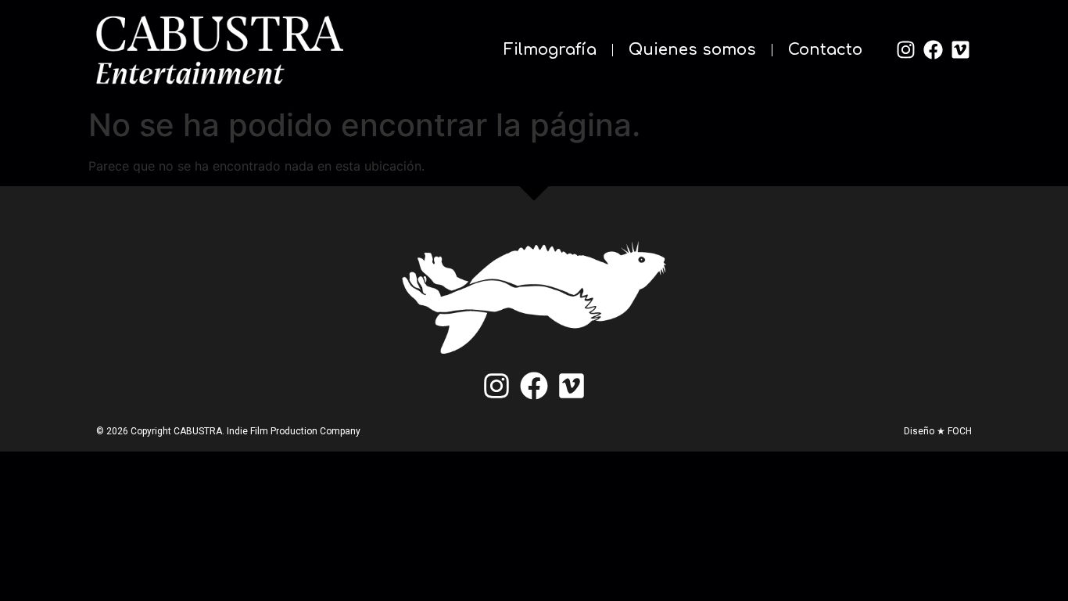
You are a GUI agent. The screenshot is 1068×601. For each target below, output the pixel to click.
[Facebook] (932, 50)
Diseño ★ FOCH (938, 431)
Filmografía (550, 50)
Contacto (825, 50)
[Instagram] (905, 50)
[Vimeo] (960, 50)
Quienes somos (692, 50)
